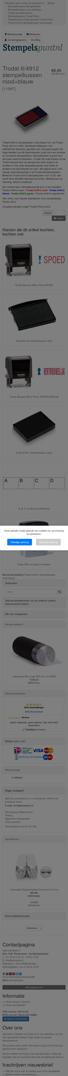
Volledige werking (20, 542)
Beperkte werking (48, 542)
